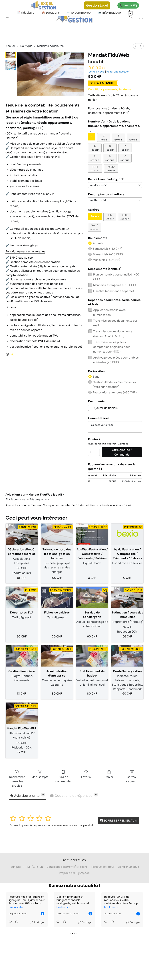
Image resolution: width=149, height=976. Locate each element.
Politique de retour (102, 867)
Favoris (86, 777)
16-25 (94, 227)
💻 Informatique (109, 13)
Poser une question (117, 71)
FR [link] (24, 867)
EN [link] (41, 867)
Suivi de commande (63, 779)
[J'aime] (10, 922)
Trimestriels (108, 254)
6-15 (124, 216)
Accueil (10, 46)
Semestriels (107, 249)
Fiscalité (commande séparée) (113, 291)
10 (124, 158)
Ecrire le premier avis (120, 820)
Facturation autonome (115, 392)
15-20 (110, 168)
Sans (96, 377)
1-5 (110, 216)
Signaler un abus (128, 867)
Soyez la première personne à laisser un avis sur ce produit (51, 825)
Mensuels (106, 260)
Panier (109, 777)
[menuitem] (135, 46)
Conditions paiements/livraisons (109, 89)
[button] (74, 17)
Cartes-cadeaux (132, 779)
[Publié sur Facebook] (42, 913)
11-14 (95, 168)
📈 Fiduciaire (25, 13)
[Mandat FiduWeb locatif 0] (10, 55)
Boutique (26, 46)
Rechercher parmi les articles (17, 781)
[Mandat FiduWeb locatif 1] (10, 65)
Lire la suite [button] (16, 907)
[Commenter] (15, 922)
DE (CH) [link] (32, 867)
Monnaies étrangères (114, 285)
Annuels (98, 243)
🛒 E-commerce (79, 13)
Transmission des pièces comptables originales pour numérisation (111, 347)
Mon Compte (40, 777)
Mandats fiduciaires (50, 46)
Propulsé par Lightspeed (74, 873)
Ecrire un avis (96, 71)
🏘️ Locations (51, 13)
